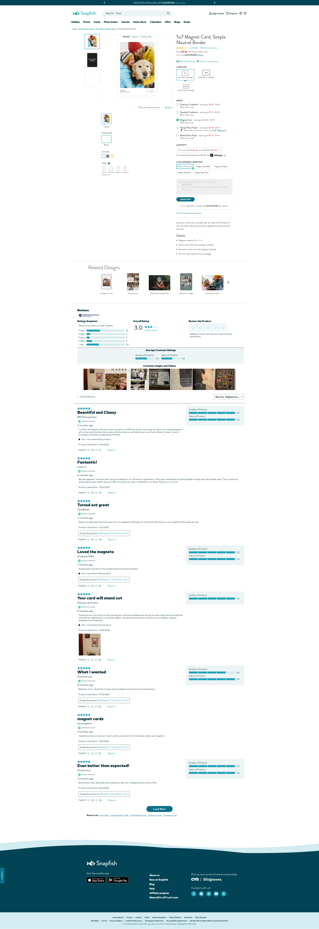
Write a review (208, 47)
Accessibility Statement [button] (176, 921)
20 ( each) (197, 150)
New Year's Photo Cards (105, 28)
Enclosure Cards (154, 815)
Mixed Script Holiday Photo (159, 293)
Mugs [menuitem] (177, 21)
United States (175, 917)
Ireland (138, 917)
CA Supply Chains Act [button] (154, 921)
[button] (139, 107)
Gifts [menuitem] (168, 21)
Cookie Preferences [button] (133, 921)
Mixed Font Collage (186, 293)
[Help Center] (241, 13)
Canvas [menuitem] (125, 21)
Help (152, 888)
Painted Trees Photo (213, 293)
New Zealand (200, 917)
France (129, 917)
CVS (214, 130)
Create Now (185, 199)
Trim (104, 163)
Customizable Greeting (189, 162)
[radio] (103, 156)
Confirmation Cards (138, 815)
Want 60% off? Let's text (163, 897)
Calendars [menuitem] (155, 21)
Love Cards (103, 815)
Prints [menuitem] (86, 21)
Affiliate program (159, 893)
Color (105, 152)
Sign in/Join (218, 13)
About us (154, 875)
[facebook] (195, 892)
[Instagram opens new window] (202, 892)
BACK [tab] (135, 36)
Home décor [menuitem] (139, 21)
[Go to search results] (168, 13)
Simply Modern (133, 293)
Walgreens (221, 130)
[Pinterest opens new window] (210, 892)
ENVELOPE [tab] (146, 36)
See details (223, 205)
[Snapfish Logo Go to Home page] (84, 13)
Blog (151, 884)
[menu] (168, 107)
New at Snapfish (158, 879)
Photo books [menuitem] (111, 21)
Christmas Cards (170, 815)
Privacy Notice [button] (116, 921)
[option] (92, 41)
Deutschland (118, 917)
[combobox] (137, 13)
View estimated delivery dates (188, 213)
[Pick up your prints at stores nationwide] (195, 879)
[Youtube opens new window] (217, 892)
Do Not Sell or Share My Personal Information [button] (209, 921)
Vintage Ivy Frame (106, 293)
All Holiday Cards (86, 28)
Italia (147, 917)
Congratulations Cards (119, 815)
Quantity (181, 145)
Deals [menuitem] (187, 21)
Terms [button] (104, 921)
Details (200, 55)
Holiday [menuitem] (75, 21)
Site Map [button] (95, 921)
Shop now (184, 2)
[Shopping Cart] (244, 13)
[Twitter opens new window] (225, 892)
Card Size (181, 67)
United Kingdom (159, 917)
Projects (233, 13)
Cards (74, 28)
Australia (188, 917)
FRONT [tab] (126, 36)
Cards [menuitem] (97, 21)
